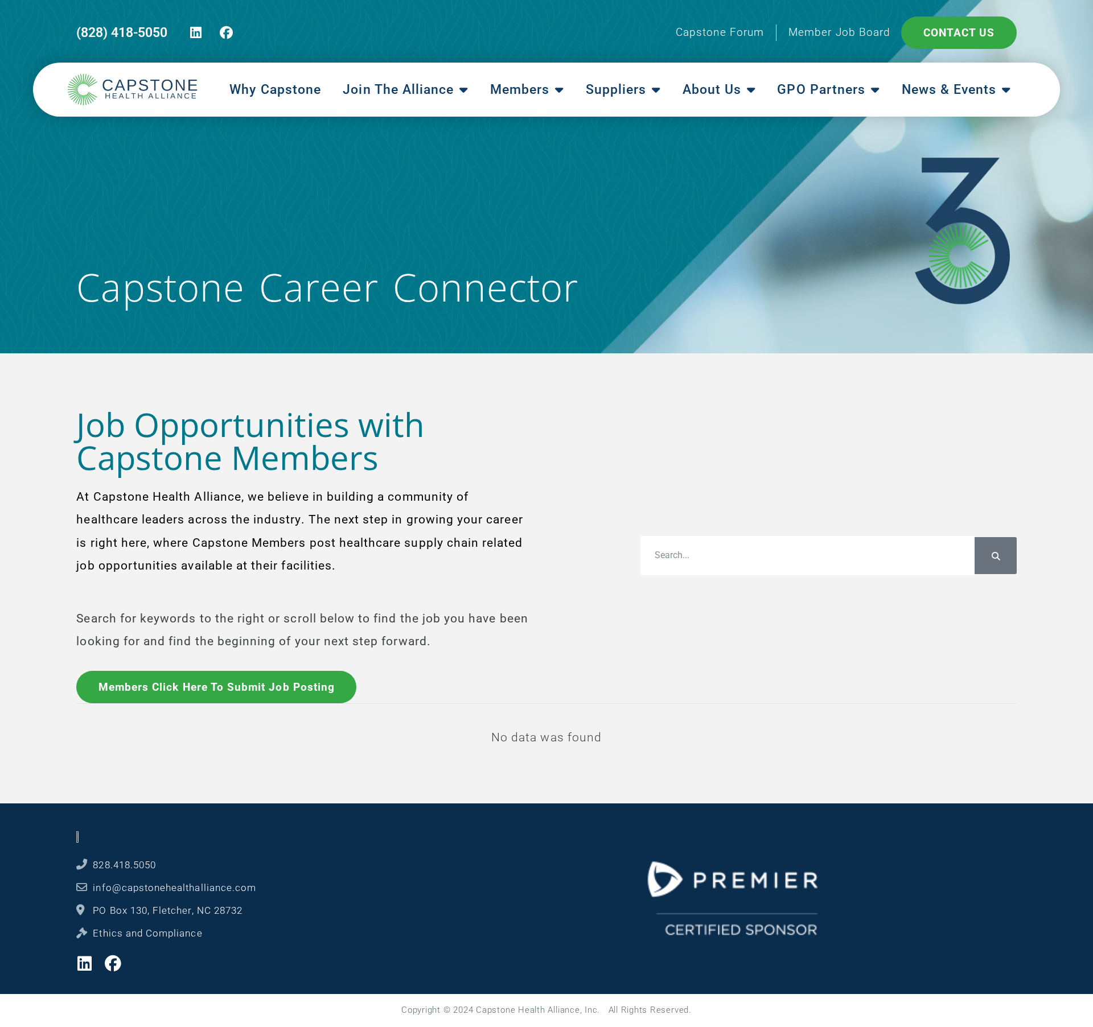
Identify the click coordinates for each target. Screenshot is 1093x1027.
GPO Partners (821, 89)
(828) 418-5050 (121, 32)
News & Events (949, 89)
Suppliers (616, 89)
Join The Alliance (398, 89)
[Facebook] (226, 32)
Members (519, 89)
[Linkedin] (196, 32)
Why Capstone (275, 89)
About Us (712, 89)
